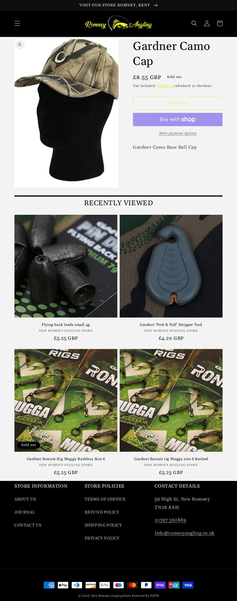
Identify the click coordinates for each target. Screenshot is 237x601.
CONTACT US (28, 525)
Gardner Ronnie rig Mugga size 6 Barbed (171, 459)
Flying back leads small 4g (66, 324)
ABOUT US (25, 499)
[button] (17, 23)
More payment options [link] (178, 133)
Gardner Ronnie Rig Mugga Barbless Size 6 (66, 459)
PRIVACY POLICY (102, 538)
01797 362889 (170, 520)
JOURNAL (24, 512)
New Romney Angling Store (111, 596)
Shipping (165, 86)
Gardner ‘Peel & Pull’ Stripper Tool (171, 324)
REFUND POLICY (102, 512)
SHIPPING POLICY (103, 525)
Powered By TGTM (145, 596)
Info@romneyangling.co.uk (184, 533)
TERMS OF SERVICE (105, 499)
